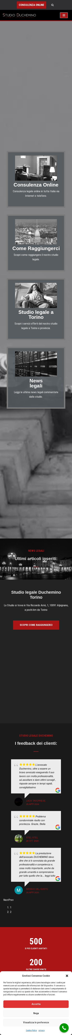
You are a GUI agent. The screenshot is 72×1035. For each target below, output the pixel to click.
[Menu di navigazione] (64, 15)
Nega (36, 1013)
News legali (36, 383)
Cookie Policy (31, 1030)
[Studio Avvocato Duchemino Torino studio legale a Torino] (20, 15)
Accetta (36, 1004)
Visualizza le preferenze (36, 1022)
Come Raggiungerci (36, 248)
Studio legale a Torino (36, 314)
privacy (42, 1030)
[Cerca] (52, 5)
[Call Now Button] (64, 1027)
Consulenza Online (36, 185)
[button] (67, 975)
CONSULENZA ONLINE (31, 5)
